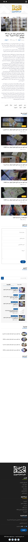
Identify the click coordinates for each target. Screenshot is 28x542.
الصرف (15, 105)
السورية (15, 107)
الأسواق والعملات (23, 483)
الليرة (20, 107)
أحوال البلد (24, 485)
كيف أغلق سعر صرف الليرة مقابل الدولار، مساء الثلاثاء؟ (15, 147)
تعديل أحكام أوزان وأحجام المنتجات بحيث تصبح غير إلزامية (11, 311)
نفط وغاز (25, 489)
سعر (25, 105)
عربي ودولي (24, 493)
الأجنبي (6, 105)
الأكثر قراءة (8, 284)
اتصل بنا (25, 512)
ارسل (23, 262)
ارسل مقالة (24, 508)
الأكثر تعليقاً (19, 284)
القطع (25, 107)
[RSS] (2, 2)
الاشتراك (23, 530)
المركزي (20, 105)
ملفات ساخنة (24, 487)
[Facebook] (4, 2)
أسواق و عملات (24, 126)
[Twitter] (6, 2)
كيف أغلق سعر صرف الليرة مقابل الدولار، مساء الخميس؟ (15, 130)
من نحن (25, 506)
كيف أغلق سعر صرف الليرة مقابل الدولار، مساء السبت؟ (15, 165)
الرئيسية (25, 501)
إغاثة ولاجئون (24, 491)
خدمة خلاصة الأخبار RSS (22, 510)
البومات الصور (24, 503)
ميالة (11, 105)
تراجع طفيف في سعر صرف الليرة (20, 218)
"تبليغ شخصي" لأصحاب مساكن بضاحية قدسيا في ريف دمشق (10, 297)
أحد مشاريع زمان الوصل (19, 536)
